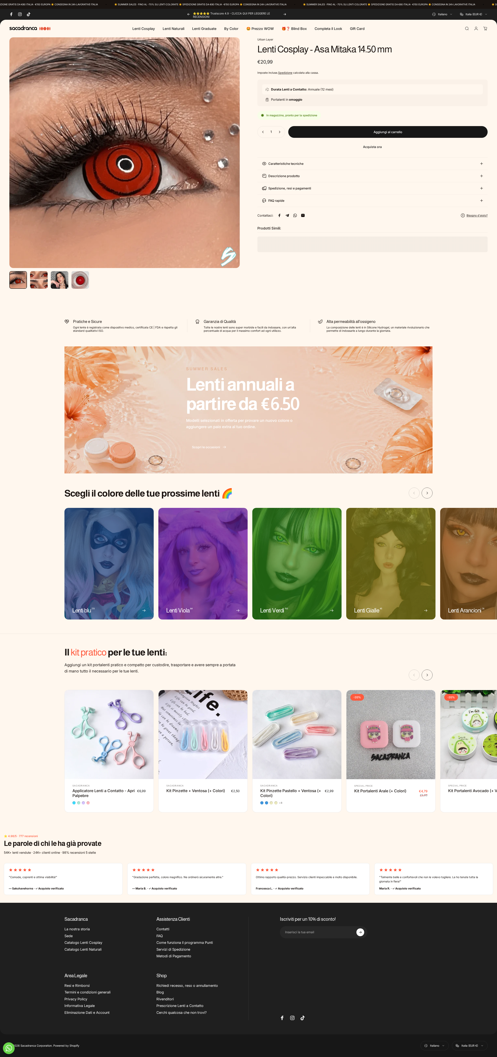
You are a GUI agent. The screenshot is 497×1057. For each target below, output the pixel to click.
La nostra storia (77, 929)
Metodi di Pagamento (173, 956)
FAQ (159, 936)
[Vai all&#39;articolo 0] (18, 280)
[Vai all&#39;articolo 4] (80, 280)
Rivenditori (165, 999)
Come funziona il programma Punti (184, 942)
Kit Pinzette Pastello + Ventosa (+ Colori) (290, 793)
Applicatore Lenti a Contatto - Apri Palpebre (103, 793)
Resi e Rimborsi (77, 985)
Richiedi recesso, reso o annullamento (187, 985)
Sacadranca (81, 785)
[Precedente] (188, 14)
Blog (160, 992)
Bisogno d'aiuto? (477, 215)
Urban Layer (265, 39)
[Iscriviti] (360, 932)
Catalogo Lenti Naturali (83, 949)
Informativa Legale (79, 1006)
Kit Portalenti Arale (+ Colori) (380, 791)
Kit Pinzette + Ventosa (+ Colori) (195, 790)
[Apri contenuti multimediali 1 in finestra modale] (124, 152)
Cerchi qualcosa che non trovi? (181, 1012)
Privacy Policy (75, 999)
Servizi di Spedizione (173, 949)
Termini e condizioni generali (87, 992)
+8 (281, 803)
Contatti (162, 929)
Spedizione (285, 72)
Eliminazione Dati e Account (87, 1012)
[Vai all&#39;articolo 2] (39, 280)
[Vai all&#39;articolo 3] (59, 280)
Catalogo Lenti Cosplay (83, 942)
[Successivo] (284, 14)
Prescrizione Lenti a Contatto (179, 1006)
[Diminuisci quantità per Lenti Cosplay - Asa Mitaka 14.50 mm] (262, 132)
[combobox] (442, 14)
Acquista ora (372, 147)
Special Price (363, 785)
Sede (68, 936)
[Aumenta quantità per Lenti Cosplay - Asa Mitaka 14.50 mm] (280, 132)
